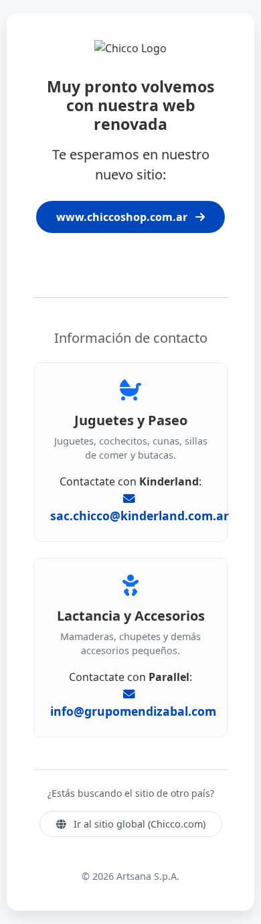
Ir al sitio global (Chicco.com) (138, 824)
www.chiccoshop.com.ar (123, 217)
